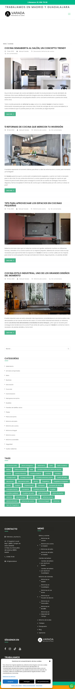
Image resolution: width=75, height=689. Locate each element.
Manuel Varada (24, 51)
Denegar (27, 681)
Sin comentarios (12, 53)
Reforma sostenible (12, 440)
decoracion (10, 481)
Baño (7, 375)
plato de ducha (43, 493)
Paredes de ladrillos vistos (14, 407)
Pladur (8, 412)
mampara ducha (11, 489)
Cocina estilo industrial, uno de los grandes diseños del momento (37, 274)
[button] (50, 661)
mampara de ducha (55, 485)
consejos (58, 473)
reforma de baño (11, 501)
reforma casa (34, 497)
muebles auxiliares (12, 493)
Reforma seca (10, 435)
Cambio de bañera (45, 558)
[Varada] (15, 14)
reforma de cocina (28, 501)
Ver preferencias (43, 681)
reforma (9, 497)
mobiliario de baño (39, 489)
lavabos (17, 485)
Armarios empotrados (13, 371)
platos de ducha (58, 493)
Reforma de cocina (48, 51)
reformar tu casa (28, 104)
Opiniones (42, 633)
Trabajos (41, 623)
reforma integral (43, 501)
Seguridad (9, 444)
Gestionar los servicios (9, 676)
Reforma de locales (45, 620)
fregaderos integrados (61, 481)
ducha (36, 481)
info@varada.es (12, 561)
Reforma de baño (11, 421)
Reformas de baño (47, 549)
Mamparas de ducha (12, 398)
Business (8, 380)
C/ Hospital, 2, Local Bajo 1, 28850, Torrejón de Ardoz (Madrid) (12, 543)
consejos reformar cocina (44, 477)
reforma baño (20, 497)
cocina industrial (20, 473)
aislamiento (41, 466)
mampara (41, 485)
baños (8, 469)
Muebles (8, 403)
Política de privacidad (29, 685)
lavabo (8, 485)
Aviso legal (39, 685)
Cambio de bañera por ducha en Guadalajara (47, 571)
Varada (48, 104)
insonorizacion (10, 394)
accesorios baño (11, 466)
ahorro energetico (27, 466)
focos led (9, 389)
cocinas (47, 473)
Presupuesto (43, 626)
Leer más (9, 114)
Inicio (4, 44)
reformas (56, 501)
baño (51, 466)
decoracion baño (23, 481)
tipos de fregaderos (12, 505)
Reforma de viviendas (46, 577)
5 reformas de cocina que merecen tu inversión (34, 126)
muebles (52, 489)
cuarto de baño (62, 477)
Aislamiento (10, 366)
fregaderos (45, 481)
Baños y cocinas (44, 535)
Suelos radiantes (11, 449)
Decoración (37, 51)
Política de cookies (16, 685)
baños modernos (20, 469)
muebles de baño (28, 493)
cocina (8, 473)
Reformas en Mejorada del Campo (45, 614)
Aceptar (10, 681)
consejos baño (11, 477)
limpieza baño (29, 485)
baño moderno (62, 466)
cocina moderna (35, 473)
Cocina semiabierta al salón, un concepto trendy (35, 48)
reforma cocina (48, 497)
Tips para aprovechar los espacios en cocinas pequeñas (33, 204)
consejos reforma (26, 477)
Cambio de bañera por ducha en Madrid (47, 563)
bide (31, 469)
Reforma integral (11, 430)
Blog (40, 629)
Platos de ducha (11, 417)
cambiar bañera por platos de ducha (49, 469)
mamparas (25, 489)
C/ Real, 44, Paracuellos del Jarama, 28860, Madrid (12, 550)
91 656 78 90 (42, 2)
